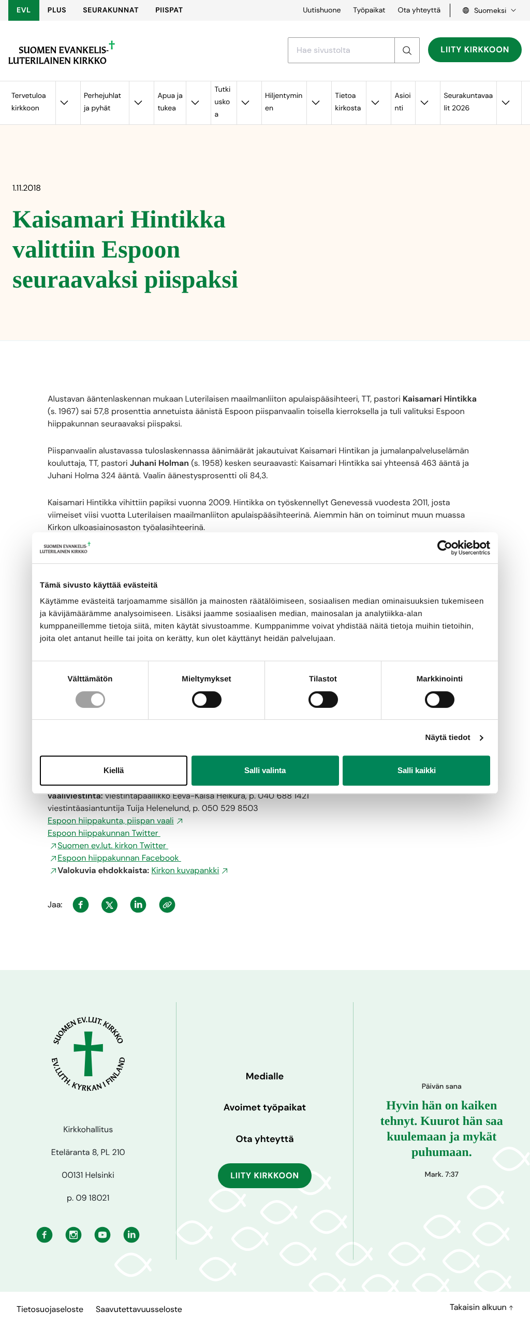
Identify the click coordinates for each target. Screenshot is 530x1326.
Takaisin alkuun (479, 1307)
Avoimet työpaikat (265, 1107)
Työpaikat (369, 10)
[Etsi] (406, 50)
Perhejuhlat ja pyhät (102, 102)
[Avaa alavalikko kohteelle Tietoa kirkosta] (375, 102)
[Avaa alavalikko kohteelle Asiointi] (424, 102)
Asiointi (402, 102)
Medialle (265, 1076)
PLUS (57, 10)
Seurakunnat (111, 10)
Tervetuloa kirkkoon (28, 102)
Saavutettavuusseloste (139, 1309)
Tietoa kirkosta (348, 102)
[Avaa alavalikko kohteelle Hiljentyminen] (315, 102)
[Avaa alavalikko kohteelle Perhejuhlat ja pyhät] (137, 102)
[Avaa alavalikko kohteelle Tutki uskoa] (245, 102)
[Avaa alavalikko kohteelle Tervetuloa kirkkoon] (64, 102)
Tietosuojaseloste (50, 1309)
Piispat (169, 10)
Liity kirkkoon (474, 49)
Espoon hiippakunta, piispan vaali (111, 820)
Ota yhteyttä (419, 10)
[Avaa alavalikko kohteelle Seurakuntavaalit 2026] (505, 102)
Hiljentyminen (283, 102)
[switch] (207, 699)
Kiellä (114, 770)
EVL (24, 10)
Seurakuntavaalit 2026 (468, 102)
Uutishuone (322, 10)
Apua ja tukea (169, 102)
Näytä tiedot (447, 737)
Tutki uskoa (222, 102)
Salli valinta (265, 770)
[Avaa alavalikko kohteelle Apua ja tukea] (194, 102)
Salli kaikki (417, 770)
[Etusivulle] (61, 52)
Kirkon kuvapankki (185, 870)
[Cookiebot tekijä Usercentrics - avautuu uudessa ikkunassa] (445, 547)
